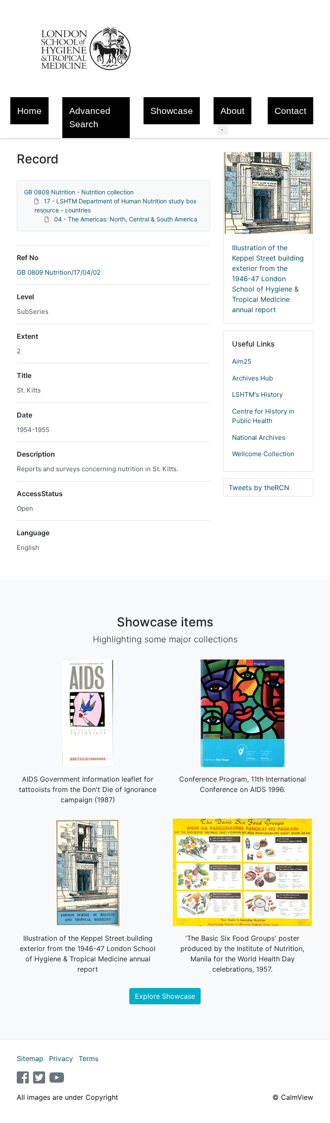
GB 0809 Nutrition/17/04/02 (59, 272)
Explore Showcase (165, 996)
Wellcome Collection (263, 454)
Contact (290, 111)
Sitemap (30, 1058)
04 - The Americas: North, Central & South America (125, 219)
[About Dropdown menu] (222, 129)
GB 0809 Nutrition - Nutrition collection (79, 192)
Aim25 (241, 361)
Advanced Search (89, 117)
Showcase (171, 111)
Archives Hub (252, 378)
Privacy (61, 1058)
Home (29, 111)
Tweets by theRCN (259, 487)
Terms (88, 1058)
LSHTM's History (257, 394)
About (232, 111)
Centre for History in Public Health (263, 416)
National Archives (258, 437)
